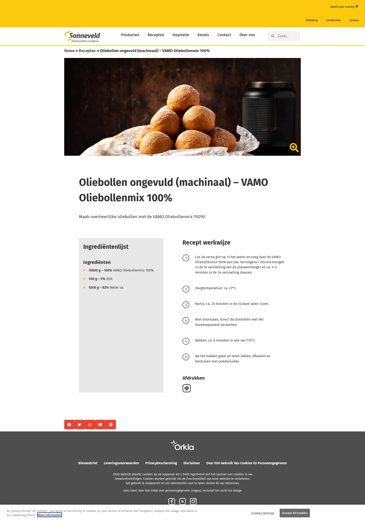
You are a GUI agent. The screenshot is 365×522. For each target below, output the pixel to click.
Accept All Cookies (294, 513)
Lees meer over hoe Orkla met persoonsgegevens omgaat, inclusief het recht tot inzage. (182, 490)
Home (69, 50)
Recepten (156, 35)
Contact (224, 35)
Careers (354, 20)
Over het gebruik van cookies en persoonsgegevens (246, 463)
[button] (69, 424)
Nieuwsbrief (87, 463)
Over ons (247, 35)
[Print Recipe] (186, 388)
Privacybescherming (161, 463)
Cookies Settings (262, 513)
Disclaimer (191, 463)
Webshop (312, 20)
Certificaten (333, 20)
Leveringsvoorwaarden (121, 463)
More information (49, 514)
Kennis (203, 35)
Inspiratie (181, 35)
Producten (130, 35)
